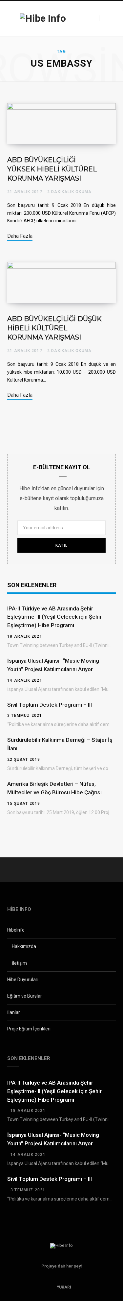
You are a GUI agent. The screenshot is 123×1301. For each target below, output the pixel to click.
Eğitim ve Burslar (24, 996)
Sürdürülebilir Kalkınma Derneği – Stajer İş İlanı (60, 744)
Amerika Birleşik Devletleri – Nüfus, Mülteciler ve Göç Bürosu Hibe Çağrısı (54, 788)
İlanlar (13, 1012)
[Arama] (105, 18)
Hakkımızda (24, 946)
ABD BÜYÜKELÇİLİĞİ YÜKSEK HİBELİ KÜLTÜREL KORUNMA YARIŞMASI (52, 169)
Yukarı (63, 1287)
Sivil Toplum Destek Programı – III (49, 704)
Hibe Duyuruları (22, 979)
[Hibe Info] (43, 18)
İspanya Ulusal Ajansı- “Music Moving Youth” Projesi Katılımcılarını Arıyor (53, 665)
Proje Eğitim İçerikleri (29, 1028)
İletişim (19, 963)
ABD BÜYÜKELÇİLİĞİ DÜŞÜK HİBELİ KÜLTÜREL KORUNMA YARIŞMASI (54, 328)
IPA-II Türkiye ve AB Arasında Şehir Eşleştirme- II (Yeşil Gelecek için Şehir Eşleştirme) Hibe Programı (54, 617)
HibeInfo (16, 930)
